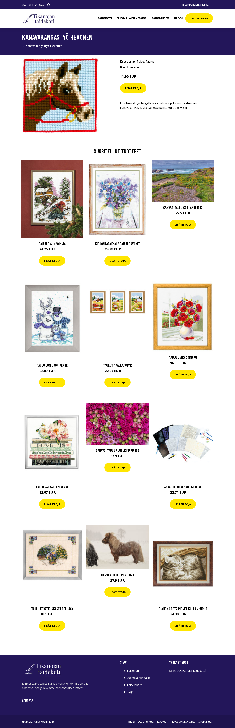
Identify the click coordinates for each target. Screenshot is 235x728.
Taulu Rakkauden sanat (52, 487)
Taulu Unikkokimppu (183, 357)
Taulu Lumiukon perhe (52, 365)
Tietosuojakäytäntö (183, 722)
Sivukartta (205, 722)
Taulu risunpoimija (52, 243)
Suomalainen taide (131, 18)
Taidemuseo (160, 18)
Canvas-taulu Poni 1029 (117, 575)
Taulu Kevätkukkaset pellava (52, 608)
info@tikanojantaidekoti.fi (196, 4)
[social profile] (48, 4)
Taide (140, 61)
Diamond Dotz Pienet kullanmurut (183, 608)
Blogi (178, 18)
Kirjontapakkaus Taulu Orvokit (117, 243)
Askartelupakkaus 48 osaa (182, 487)
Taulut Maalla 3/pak (117, 365)
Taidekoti (104, 18)
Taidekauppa (199, 18)
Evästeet (161, 722)
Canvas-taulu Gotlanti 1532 (183, 207)
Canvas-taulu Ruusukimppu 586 (117, 450)
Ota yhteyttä (146, 722)
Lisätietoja (133, 88)
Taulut (149, 61)
